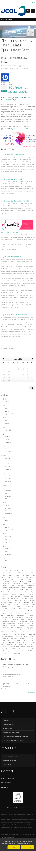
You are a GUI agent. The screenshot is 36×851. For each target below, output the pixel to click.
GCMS (16, 571)
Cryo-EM (22, 594)
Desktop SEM (29, 596)
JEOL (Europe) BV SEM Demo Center (12, 741)
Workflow (31, 651)
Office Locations (7, 728)
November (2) (9, 514)
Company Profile (7, 720)
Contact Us (4, 787)
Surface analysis (22, 642)
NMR (7, 100)
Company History (8, 724)
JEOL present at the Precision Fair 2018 (16, 201)
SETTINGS (27, 847)
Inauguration (26, 613)
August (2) (8, 430)
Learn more (26, 843)
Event (28, 98)
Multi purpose (29, 628)
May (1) (7, 408)
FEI (9, 604)
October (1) (8, 423)
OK (14, 847)
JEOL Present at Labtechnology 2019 (15, 315)
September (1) (9, 414)
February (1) (8, 536)
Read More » (31, 692)
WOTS (4, 653)
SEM (10, 100)
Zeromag (17, 653)
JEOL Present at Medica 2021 (12, 257)
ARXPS (22, 581)
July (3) (6, 439)
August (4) (8, 451)
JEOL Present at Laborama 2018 (18, 89)
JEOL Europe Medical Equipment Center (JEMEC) (16, 736)
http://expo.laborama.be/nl (19, 129)
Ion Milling (20, 617)
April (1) (7, 402)
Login (33, 2)
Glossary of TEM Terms (9, 760)
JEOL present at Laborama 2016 (13, 155)
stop (27, 37)
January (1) (8, 520)
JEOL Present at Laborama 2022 (11, 232)
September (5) (9, 481)
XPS (10, 653)
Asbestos (31, 581)
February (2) (8, 491)
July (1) (6, 411)
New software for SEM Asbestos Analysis (15, 664)
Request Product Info (8, 778)
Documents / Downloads (10, 756)
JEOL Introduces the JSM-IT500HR (13, 674)
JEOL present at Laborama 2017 (13, 179)
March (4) (7, 458)
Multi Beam (18, 628)
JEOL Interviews (7, 764)
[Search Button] (28, 11)
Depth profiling (15, 596)
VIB (23, 651)
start (9, 37)
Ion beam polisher (8, 617)
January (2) (8, 488)
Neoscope (13, 630)
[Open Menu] (33, 11)
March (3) (7, 476)
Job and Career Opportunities (11, 732)
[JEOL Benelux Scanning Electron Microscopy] (13, 10)
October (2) (8, 511)
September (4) (9, 469)
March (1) (7, 437)
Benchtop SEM (6, 571)
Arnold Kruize (19, 98)
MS (4, 100)
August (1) (8, 466)
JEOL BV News (6, 783)
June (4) (7, 505)
